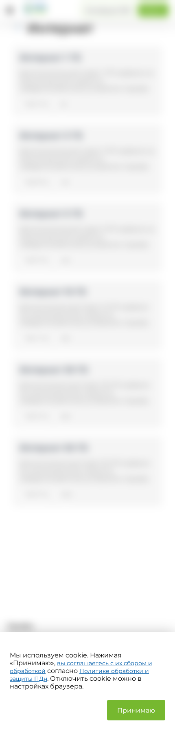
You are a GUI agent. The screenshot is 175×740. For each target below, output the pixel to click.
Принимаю (136, 710)
